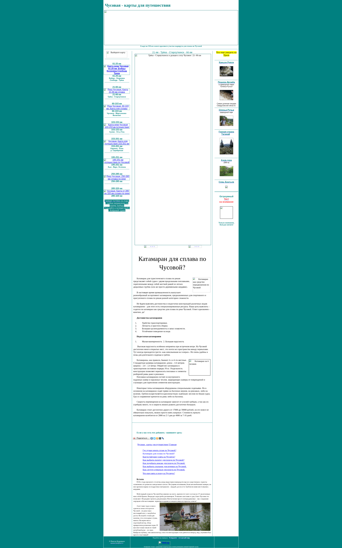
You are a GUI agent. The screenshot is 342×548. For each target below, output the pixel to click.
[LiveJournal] (163, 438)
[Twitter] (154, 438)
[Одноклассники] (157, 438)
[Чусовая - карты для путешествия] (117, 73)
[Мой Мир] (160, 438)
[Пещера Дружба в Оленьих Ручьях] (226, 99)
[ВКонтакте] (151, 438)
